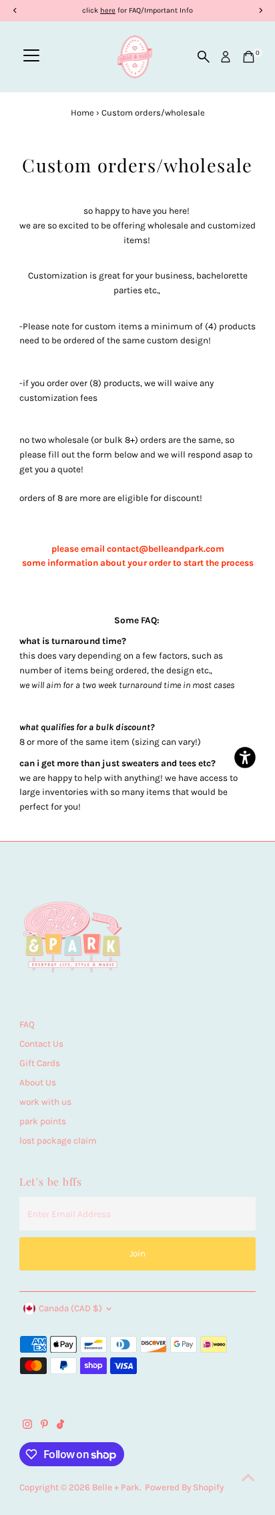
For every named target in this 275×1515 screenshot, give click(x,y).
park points (42, 1121)
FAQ (27, 1024)
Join (137, 1253)
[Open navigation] (31, 56)
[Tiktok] (60, 1426)
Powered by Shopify (184, 1487)
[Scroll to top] (248, 1478)
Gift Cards (39, 1063)
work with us (45, 1102)
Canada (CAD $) (70, 1308)
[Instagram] (27, 1426)
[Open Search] (204, 57)
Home (82, 113)
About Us (37, 1082)
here (107, 10)
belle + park (116, 1487)
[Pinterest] (44, 1426)
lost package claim (58, 1141)
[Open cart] (249, 57)
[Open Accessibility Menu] (245, 758)
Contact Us (41, 1044)
